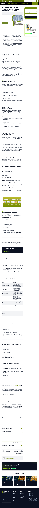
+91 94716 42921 (31, 494)
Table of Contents (5, 29)
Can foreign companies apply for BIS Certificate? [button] (10, 442)
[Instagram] (35, 1)
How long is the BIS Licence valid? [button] (7, 439)
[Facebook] (31, 1)
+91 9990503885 (10, 1)
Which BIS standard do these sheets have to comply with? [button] (11, 422)
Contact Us (13, 501)
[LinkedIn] (34, 1)
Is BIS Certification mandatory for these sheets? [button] (9, 425)
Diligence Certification (16, 385)
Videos (13, 496)
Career (13, 500)
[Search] (20, 3)
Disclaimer (21, 497)
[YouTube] (37, 1)
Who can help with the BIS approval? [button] (8, 445)
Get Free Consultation (31, 17)
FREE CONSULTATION (35, 3)
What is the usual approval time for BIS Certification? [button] (10, 434)
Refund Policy (22, 496)
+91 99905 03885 (7, 468)
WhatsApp (14, 468)
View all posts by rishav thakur (10, 458)
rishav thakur (8, 457)
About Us (13, 493)
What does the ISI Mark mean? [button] (7, 428)
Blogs (13, 494)
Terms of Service (26, 507)
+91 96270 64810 (31, 495)
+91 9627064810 (4, 1)
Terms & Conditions (22, 494)
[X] (32, 1)
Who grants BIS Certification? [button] (7, 431)
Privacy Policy (22, 493)
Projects (13, 497)
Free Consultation (6, 251)
